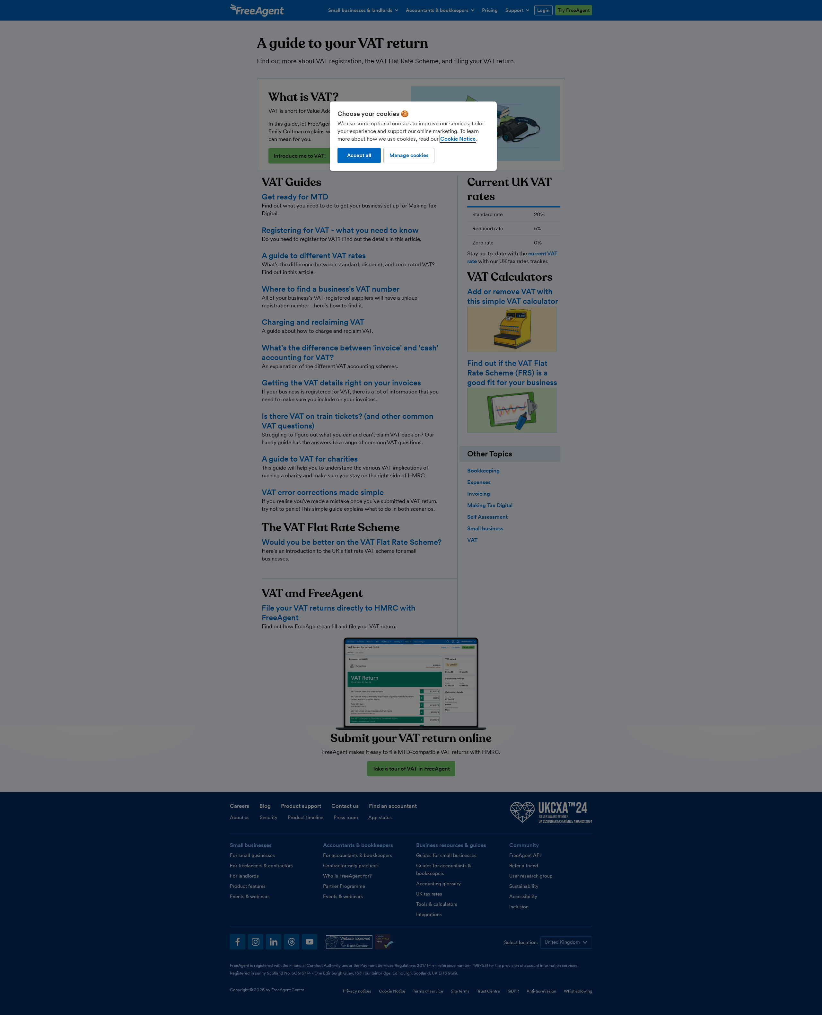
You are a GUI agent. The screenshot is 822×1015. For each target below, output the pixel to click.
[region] (413, 136)
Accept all (359, 155)
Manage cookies (408, 155)
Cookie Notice (458, 139)
